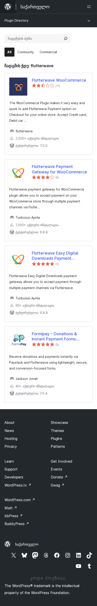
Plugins (56, 438)
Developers (14, 477)
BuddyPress (17, 523)
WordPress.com (20, 500)
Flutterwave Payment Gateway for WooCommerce (59, 169)
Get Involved (61, 461)
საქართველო (27, 544)
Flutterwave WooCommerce (59, 80)
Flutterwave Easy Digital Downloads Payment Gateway (55, 256)
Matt (11, 508)
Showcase (59, 422)
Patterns (58, 446)
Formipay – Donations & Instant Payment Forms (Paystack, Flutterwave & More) (56, 336)
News (9, 430)
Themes (57, 430)
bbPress (14, 516)
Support (11, 469)
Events (56, 469)
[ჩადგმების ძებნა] (65, 38)
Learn (9, 461)
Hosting (11, 438)
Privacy (11, 446)
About (9, 422)
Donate (59, 477)
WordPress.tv (18, 485)
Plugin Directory (16, 20)
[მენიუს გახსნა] (90, 7)
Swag (58, 485)
